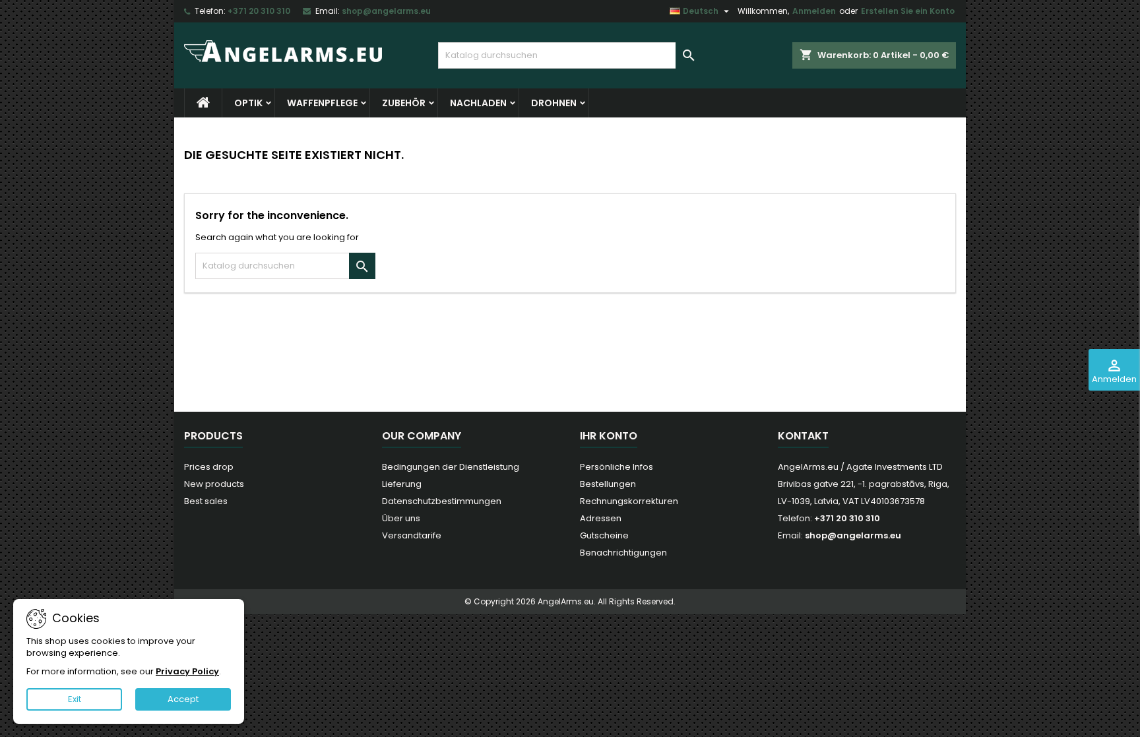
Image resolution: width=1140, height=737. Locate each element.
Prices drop (209, 467)
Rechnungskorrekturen (629, 501)
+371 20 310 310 (259, 10)
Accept (183, 699)
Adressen (600, 518)
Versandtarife (411, 535)
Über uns (401, 518)
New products (214, 484)
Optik (248, 103)
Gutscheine (604, 535)
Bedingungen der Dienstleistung (450, 467)
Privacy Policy (187, 671)
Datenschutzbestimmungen (441, 501)
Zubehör (404, 103)
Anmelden (814, 10)
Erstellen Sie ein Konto (908, 10)
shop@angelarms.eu (386, 10)
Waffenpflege (322, 103)
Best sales (206, 501)
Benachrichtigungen (623, 552)
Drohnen (554, 103)
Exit (74, 699)
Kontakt (803, 435)
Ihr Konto (608, 435)
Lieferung (402, 484)
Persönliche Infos (616, 467)
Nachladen (478, 103)
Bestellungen (608, 484)
